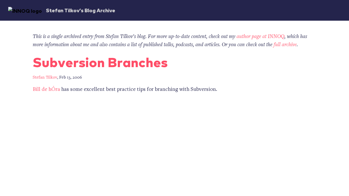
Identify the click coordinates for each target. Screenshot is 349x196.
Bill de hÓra (46, 89)
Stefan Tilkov (45, 78)
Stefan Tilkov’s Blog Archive (80, 10)
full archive (285, 45)
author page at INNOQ (260, 37)
